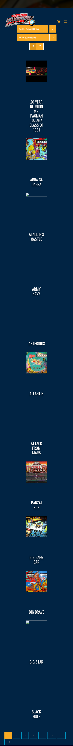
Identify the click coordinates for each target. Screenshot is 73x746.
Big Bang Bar (36, 559)
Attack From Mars (36, 448)
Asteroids (37, 343)
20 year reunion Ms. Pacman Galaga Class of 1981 (36, 116)
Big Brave (36, 612)
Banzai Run (36, 505)
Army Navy (36, 291)
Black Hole (36, 714)
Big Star (36, 662)
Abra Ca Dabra (36, 182)
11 (51, 735)
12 (61, 735)
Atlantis (36, 393)
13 (8, 742)
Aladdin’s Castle (36, 236)
